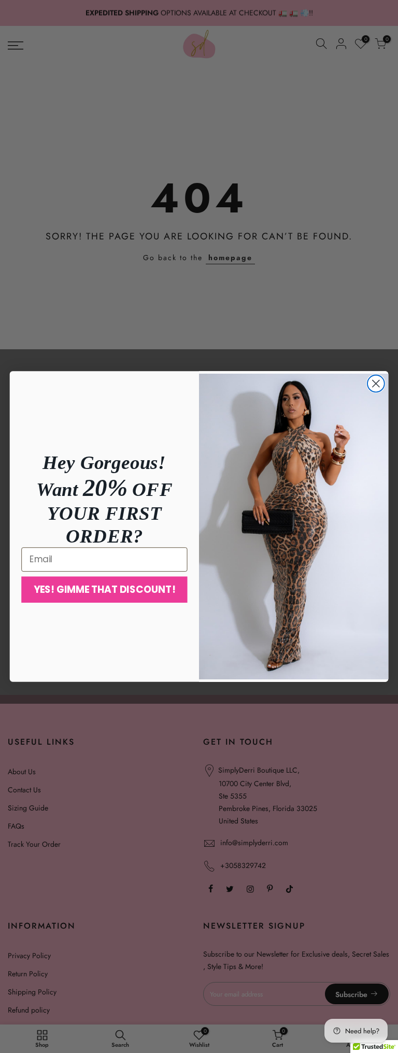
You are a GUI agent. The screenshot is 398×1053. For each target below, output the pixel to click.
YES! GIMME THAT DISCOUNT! (104, 589)
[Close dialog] (376, 383)
